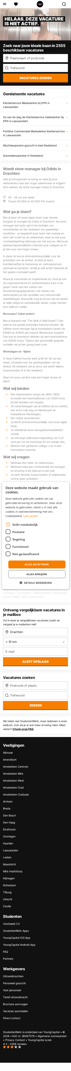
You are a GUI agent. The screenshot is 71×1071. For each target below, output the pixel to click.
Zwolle (7, 906)
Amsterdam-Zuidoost (16, 794)
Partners (8, 958)
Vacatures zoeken (35, 78)
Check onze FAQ (23, 729)
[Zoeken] (65, 4)
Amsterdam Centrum (15, 766)
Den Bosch (9, 815)
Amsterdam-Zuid (13, 787)
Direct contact (11, 1018)
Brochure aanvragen (15, 1004)
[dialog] (35, 535)
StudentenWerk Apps (16, 930)
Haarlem (8, 843)
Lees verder (30, 516)
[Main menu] (4, 4)
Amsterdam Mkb (13, 773)
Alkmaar (8, 752)
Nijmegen (9, 878)
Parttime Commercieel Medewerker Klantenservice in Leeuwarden (34, 133)
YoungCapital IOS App (16, 937)
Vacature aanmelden (15, 1011)
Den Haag (9, 822)
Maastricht (9, 864)
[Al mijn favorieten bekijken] (16, 4)
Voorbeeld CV (11, 923)
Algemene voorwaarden (51, 1036)
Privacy (9, 1040)
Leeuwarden (10, 850)
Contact (20, 1040)
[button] (36, 582)
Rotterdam (9, 885)
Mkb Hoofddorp (13, 871)
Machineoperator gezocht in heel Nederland (30, 145)
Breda (6, 808)
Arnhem (7, 801)
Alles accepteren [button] (37, 564)
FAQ (5, 951)
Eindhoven (9, 829)
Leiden (7, 857)
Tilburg (7, 892)
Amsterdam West (13, 780)
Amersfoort (9, 759)
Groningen (9, 836)
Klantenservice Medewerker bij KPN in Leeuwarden (26, 104)
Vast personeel (12, 990)
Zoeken (35, 705)
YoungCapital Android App (19, 944)
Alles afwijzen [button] (37, 574)
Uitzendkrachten (13, 976)
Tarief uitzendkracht (15, 997)
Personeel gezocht (14, 983)
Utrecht (7, 899)
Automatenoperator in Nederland (23, 155)
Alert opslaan (35, 661)
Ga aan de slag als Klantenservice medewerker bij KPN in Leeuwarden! (33, 119)
